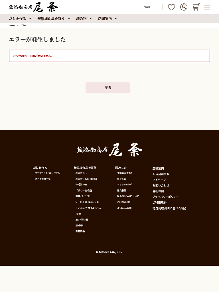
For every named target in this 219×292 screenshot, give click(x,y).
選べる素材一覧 (42, 178)
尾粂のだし (81, 172)
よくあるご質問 (124, 207)
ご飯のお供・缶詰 (84, 190)
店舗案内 (158, 168)
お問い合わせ (161, 185)
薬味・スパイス (83, 196)
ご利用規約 (160, 202)
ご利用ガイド (123, 202)
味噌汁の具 (81, 184)
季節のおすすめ (125, 172)
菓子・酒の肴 (82, 219)
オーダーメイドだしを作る (47, 172)
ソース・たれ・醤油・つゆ (87, 202)
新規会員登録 (161, 174)
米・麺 (78, 213)
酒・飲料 (80, 225)
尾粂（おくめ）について (128, 196)
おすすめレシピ (124, 184)
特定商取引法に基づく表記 (169, 208)
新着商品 (80, 231)
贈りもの (121, 178)
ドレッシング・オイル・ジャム (88, 207)
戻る (107, 87)
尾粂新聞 (121, 190)
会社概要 (158, 191)
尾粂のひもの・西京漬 (86, 178)
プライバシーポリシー (166, 197)
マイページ (159, 180)
